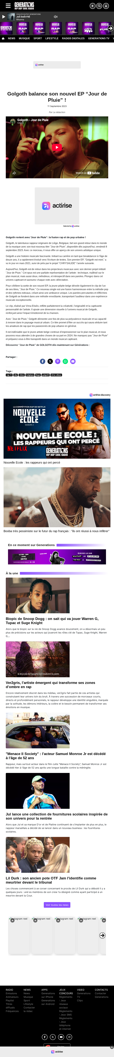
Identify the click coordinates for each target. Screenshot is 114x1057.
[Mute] (55, 17)
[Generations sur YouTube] (61, 1037)
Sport (38, 38)
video (21, 375)
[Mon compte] (106, 6)
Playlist (10, 1000)
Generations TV (98, 38)
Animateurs (12, 996)
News (11, 38)
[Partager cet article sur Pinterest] (57, 362)
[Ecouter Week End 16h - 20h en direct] (57, 556)
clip (15, 375)
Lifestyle (51, 38)
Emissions (11, 993)
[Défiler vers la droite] (102, 935)
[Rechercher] (99, 6)
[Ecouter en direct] (93, 6)
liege (38, 375)
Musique (24, 38)
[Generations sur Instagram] (69, 1037)
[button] (19, 935)
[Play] (4, 17)
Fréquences (12, 1011)
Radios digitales (73, 38)
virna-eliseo (56, 375)
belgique (30, 375)
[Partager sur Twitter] (49, 362)
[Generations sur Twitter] (53, 1037)
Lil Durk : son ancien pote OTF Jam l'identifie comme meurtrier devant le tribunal (51, 880)
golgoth (45, 375)
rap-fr (9, 375)
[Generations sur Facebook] (45, 1037)
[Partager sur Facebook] (41, 362)
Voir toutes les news (57, 904)
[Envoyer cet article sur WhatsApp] (64, 362)
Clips (80, 1000)
